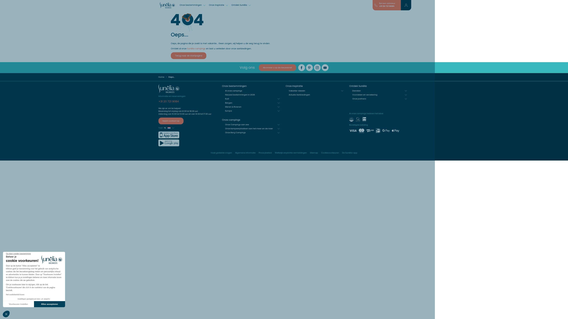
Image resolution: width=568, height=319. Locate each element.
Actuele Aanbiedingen (299, 94)
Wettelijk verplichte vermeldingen (291, 153)
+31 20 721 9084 (386, 6)
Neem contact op (171, 121)
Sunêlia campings (196, 48)
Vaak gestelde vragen (221, 153)
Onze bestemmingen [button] (191, 5)
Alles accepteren (49, 304)
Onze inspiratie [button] (217, 5)
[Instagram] (317, 67)
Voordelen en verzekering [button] (364, 94)
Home (161, 77)
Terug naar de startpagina (188, 55)
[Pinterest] (309, 67)
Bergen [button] (228, 103)
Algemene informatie (245, 153)
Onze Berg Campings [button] (235, 132)
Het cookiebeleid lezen (15, 295)
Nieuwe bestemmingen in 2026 (240, 94)
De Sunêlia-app (349, 153)
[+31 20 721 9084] (375, 5)
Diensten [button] (356, 90)
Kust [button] (227, 98)
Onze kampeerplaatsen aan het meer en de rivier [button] (249, 128)
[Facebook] (301, 67)
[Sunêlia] (167, 5)
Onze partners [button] (359, 98)
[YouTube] (325, 67)
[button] (6, 314)
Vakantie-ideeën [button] (297, 90)
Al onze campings (233, 90)
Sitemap (314, 153)
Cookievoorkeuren (330, 153)
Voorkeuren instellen (18, 304)
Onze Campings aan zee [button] (237, 124)
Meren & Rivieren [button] (233, 107)
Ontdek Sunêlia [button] (239, 5)
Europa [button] (228, 111)
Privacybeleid (265, 153)
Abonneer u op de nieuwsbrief (277, 67)
